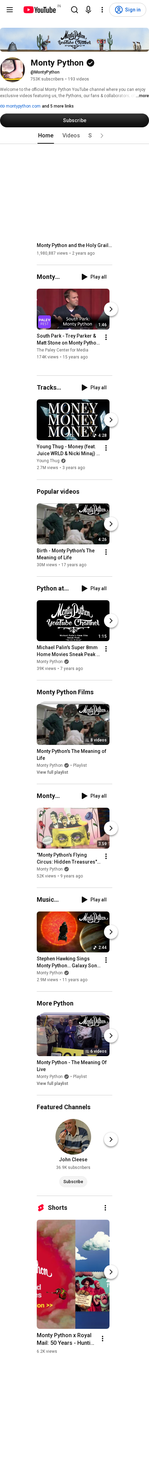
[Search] (74, 10)
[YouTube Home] (39, 9)
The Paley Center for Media (62, 350)
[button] (102, 135)
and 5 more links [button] (58, 106)
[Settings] (102, 10)
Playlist (80, 765)
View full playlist (52, 772)
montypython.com (23, 106)
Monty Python (50, 661)
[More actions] (106, 337)
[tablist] (74, 135)
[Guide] (10, 10)
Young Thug (48, 461)
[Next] (111, 309)
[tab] (45, 135)
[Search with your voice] (88, 10)
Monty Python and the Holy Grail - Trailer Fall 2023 (75, 245)
